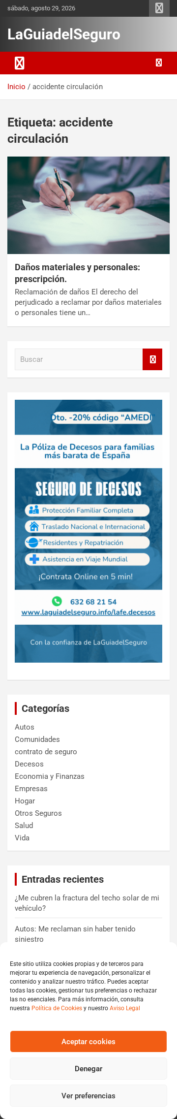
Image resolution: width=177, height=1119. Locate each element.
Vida (22, 837)
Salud (24, 825)
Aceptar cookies (88, 1041)
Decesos (29, 764)
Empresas (31, 788)
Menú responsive (159, 8)
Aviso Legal (125, 1008)
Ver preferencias (88, 1095)
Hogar (25, 801)
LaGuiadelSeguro (63, 34)
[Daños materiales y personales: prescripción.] (88, 206)
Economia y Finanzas (50, 776)
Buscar (152, 360)
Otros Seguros (38, 813)
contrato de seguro (46, 751)
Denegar (88, 1068)
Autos (24, 727)
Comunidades (37, 739)
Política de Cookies (56, 1008)
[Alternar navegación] (19, 63)
